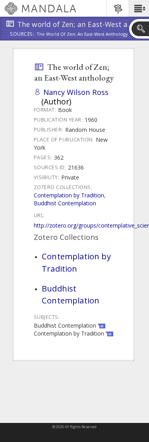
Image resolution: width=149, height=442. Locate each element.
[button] (139, 8)
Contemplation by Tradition (69, 195)
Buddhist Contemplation (65, 203)
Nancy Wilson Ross (75, 92)
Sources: (22, 34)
